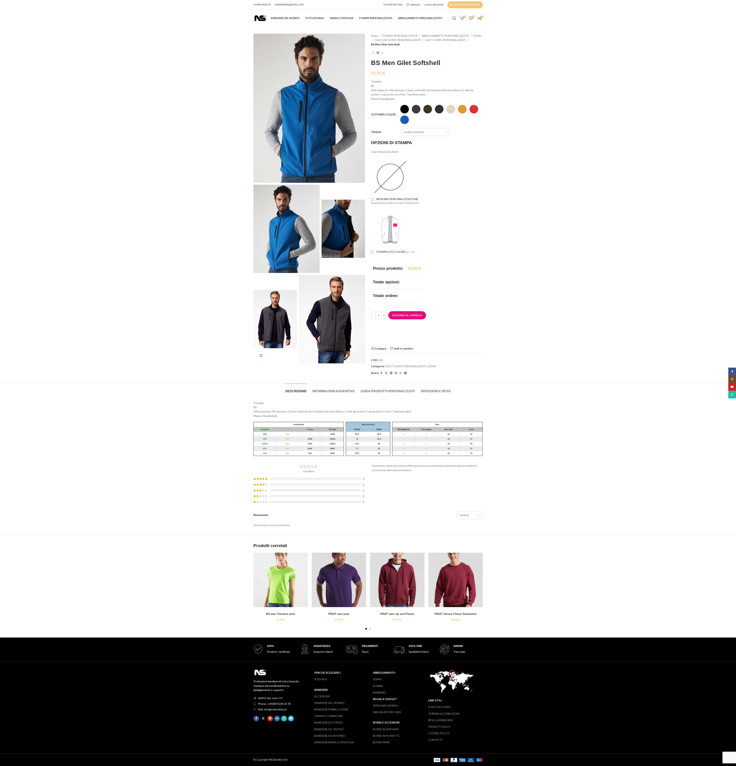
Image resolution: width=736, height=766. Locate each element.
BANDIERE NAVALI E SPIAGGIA (334, 742)
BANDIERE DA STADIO (328, 722)
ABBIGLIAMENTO (384, 672)
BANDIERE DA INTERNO (329, 735)
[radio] (404, 109)
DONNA (378, 686)
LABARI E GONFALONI (328, 716)
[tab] (296, 389)
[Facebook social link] (381, 373)
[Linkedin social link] (396, 373)
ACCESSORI (322, 696)
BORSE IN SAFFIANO (386, 729)
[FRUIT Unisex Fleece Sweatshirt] (455, 581)
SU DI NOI (320, 679)
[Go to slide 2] (370, 629)
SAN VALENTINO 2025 (387, 712)
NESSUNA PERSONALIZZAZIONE (397, 199)
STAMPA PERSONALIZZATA (400, 35)
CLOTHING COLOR (383, 114)
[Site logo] (260, 17)
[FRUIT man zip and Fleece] (397, 581)
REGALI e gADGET (385, 699)
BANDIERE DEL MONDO (329, 702)
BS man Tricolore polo (280, 613)
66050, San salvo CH (270, 698)
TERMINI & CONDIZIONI (443, 713)
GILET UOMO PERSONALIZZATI (445, 40)
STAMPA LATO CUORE (395, 251)
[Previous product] (373, 52)
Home (374, 35)
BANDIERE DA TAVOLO (329, 729)
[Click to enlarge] (261, 355)
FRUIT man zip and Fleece (397, 613)
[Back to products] (378, 52)
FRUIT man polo (338, 613)
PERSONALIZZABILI (385, 705)
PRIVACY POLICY (439, 726)
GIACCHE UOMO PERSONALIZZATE (398, 40)
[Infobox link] (274, 649)
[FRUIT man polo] (339, 581)
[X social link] (386, 373)
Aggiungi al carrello (407, 315)
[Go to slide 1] (366, 629)
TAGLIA (376, 132)
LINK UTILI (435, 700)
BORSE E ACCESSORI (386, 722)
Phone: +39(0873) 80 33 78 (274, 703)
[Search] (454, 18)
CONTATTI (435, 739)
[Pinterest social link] (391, 373)
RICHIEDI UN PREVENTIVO (465, 4)
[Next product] (382, 52)
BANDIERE (321, 689)
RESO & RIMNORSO (440, 720)
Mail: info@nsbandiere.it (272, 709)
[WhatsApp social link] (400, 373)
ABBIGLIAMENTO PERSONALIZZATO (445, 35)
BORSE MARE (381, 742)
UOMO (477, 35)
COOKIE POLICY (439, 733)
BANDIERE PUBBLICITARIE (331, 709)
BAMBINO (379, 692)
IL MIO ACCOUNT (439, 706)
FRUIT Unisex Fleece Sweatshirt (455, 613)
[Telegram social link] (405, 373)
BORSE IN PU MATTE (386, 735)
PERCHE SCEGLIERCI (327, 672)
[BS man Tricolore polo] (280, 581)
